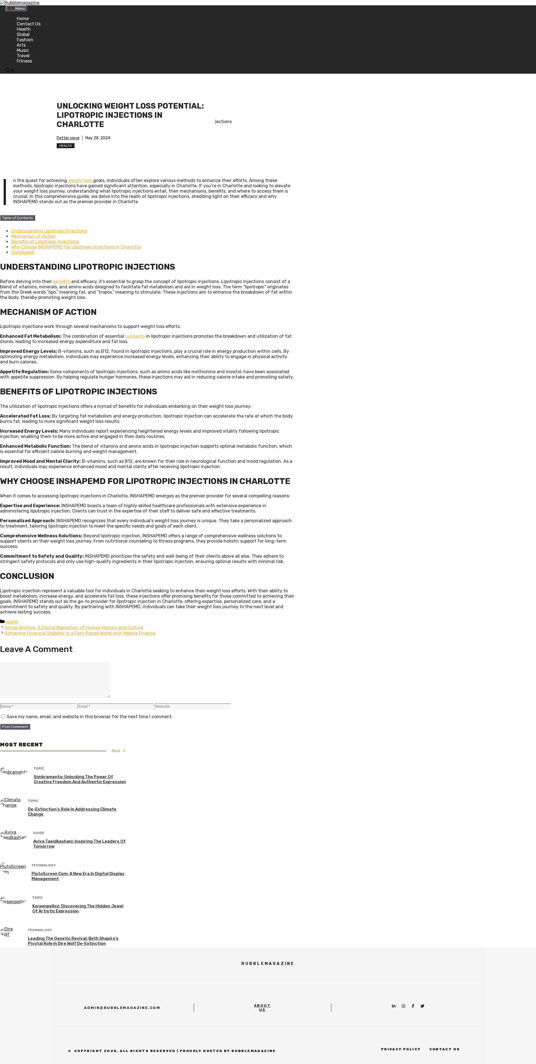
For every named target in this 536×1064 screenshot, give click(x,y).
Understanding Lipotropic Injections (49, 231)
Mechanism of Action (33, 236)
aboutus (262, 1007)
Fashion (25, 39)
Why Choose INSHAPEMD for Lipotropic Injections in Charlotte (76, 247)
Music (23, 50)
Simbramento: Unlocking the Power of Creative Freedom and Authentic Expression (80, 779)
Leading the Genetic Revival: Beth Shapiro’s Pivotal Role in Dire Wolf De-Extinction (73, 941)
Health (24, 29)
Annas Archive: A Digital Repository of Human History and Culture (73, 627)
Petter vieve (68, 138)
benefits (61, 281)
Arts (21, 45)
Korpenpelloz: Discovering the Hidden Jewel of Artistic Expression (77, 909)
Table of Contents (17, 218)
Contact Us (28, 24)
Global (23, 34)
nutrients (135, 336)
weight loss (80, 180)
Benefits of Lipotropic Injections (45, 241)
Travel (23, 55)
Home (23, 18)
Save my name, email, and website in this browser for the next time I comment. (90, 716)
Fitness (24, 61)
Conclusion (23, 252)
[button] (10, 71)
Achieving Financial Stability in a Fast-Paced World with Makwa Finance (79, 633)
